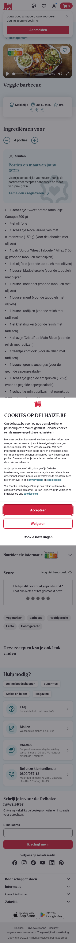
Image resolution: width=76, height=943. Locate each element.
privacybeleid (35, 479)
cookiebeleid (54, 479)
